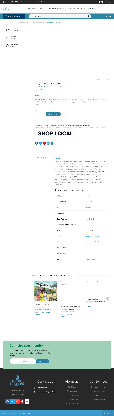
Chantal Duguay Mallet (99, 301)
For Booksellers (98, 387)
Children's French (66, 125)
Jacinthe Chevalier (69, 311)
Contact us (45, 381)
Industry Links (71, 399)
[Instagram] (17, 401)
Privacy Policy (72, 403)
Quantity (37, 110)
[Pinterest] (22, 401)
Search (88, 16)
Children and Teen (23, 22)
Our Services (98, 381)
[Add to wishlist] (64, 114)
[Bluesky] (27, 401)
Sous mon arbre (92, 299)
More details (41, 158)
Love (60, 158)
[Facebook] (7, 401)
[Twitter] (12, 401)
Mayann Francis (45, 307)
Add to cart (54, 114)
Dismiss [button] (109, 413)
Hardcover (86, 125)
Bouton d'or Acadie (65, 87)
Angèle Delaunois (71, 309)
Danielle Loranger (46, 87)
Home (4, 22)
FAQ (98, 395)
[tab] (41, 157)
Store (11, 22)
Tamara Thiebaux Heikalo (44, 309)
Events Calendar (98, 399)
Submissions (98, 391)
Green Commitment (72, 395)
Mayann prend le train (42, 304)
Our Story (71, 387)
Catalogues (72, 391)
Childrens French (38, 22)
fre (87, 213)
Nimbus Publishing (45, 312)
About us (71, 381)
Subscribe (42, 361)
